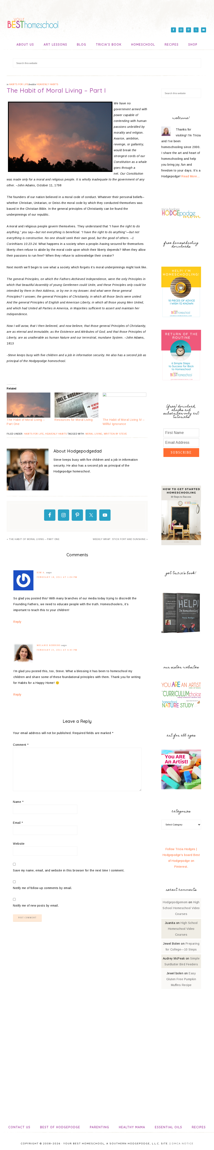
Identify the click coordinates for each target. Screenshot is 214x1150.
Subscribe (181, 452)
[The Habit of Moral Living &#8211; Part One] (28, 405)
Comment (21, 744)
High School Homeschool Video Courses (181, 908)
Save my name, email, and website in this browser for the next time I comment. (69, 870)
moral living (93, 434)
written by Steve (115, 434)
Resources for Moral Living (74, 419)
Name (18, 801)
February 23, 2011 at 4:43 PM (57, 650)
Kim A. (41, 572)
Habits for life (19, 84)
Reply (17, 621)
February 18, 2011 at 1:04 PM (57, 577)
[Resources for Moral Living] (76, 405)
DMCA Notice (183, 1143)
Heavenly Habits (47, 84)
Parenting (99, 1127)
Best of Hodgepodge (60, 1127)
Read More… (190, 176)
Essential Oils (168, 1127)
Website (19, 843)
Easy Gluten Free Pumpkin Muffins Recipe (181, 979)
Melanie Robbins (49, 645)
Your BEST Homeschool (33, 22)
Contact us (19, 1127)
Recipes (199, 1127)
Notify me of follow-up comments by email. (42, 888)
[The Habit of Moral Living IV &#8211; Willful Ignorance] (124, 405)
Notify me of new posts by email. (36, 905)
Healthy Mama (132, 1127)
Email (18, 822)
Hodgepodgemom (175, 902)
